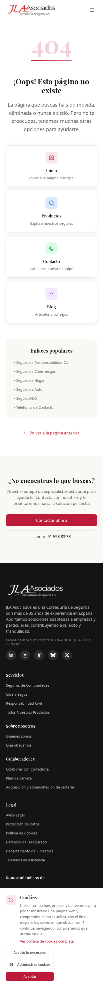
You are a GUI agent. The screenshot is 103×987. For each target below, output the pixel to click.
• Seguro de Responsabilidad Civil (42, 362)
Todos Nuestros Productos (28, 712)
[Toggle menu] (92, 10)
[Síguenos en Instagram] (25, 655)
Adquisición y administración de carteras (40, 787)
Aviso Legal (15, 815)
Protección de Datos (22, 824)
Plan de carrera (19, 778)
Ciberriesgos (16, 694)
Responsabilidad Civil (24, 703)
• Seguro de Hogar (29, 380)
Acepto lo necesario (30, 952)
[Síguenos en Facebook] (39, 655)
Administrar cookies (33, 964)
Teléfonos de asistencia (25, 860)
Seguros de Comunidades (27, 685)
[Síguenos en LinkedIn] (11, 655)
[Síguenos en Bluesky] (53, 655)
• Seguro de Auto (28, 389)
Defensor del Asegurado (26, 842)
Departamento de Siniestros (29, 851)
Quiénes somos (19, 736)
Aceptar (30, 976)
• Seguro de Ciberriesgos (35, 371)
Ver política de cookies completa (47, 941)
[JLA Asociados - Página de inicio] (31, 10)
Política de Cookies (21, 833)
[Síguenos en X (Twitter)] (67, 655)
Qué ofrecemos (19, 745)
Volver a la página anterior (55, 433)
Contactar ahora (51, 520)
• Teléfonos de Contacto (33, 407)
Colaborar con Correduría (27, 769)
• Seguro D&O (25, 398)
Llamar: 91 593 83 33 (51, 536)
